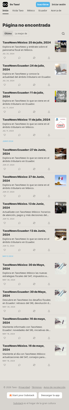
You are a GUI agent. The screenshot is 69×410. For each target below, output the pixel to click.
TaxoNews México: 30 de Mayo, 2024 (24, 266)
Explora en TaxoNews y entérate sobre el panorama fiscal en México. (25, 48)
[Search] (63, 33)
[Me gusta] (5, 58)
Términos (37, 387)
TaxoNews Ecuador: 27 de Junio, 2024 (24, 151)
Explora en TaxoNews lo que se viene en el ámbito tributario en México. (26, 125)
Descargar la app (50, 395)
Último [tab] (8, 33)
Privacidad (24, 387)
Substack (18, 403)
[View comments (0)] (19, 58)
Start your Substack (23, 395)
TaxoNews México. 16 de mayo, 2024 (23, 347)
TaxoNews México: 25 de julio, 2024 (27, 42)
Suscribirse (43, 4)
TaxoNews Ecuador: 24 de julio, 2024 (24, 67)
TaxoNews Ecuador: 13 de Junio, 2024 (24, 232)
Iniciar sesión (59, 4)
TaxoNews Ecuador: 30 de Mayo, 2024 (24, 293)
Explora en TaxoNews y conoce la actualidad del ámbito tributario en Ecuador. (27, 75)
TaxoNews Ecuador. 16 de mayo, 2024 (24, 320)
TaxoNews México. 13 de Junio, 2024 (23, 205)
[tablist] (16, 33)
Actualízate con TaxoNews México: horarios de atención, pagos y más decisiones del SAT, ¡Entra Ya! (26, 213)
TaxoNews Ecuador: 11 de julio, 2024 (23, 94)
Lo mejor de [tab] (21, 33)
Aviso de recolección (54, 387)
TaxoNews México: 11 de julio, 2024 (26, 119)
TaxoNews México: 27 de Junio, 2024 (24, 178)
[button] (5, 10)
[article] (34, 50)
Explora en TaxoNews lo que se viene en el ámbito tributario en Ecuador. (26, 102)
